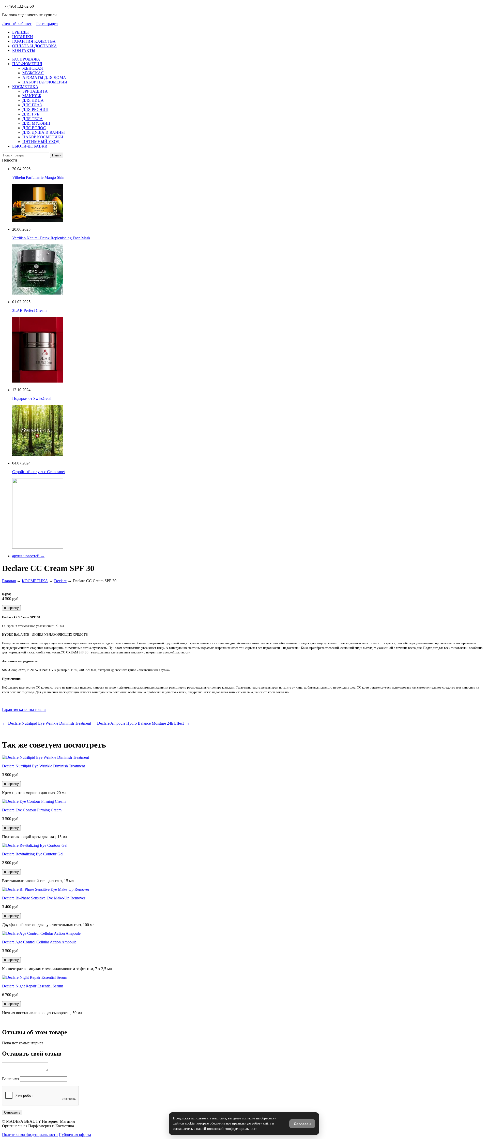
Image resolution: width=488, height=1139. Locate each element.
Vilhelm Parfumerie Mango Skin (38, 177)
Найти (56, 155)
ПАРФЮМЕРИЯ (27, 64)
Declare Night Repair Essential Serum (32, 986)
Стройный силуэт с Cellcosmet (38, 472)
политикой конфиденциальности (232, 1129)
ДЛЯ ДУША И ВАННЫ (43, 132)
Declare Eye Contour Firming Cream (32, 810)
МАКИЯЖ (31, 96)
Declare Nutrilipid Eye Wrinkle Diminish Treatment (43, 766)
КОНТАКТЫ (23, 50)
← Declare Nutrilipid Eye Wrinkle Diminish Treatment (46, 723)
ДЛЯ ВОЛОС (34, 128)
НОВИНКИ (22, 37)
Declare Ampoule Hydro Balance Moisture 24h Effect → (143, 723)
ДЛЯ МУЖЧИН (36, 123)
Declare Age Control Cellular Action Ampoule (39, 942)
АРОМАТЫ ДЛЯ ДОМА (44, 77)
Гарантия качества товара (24, 709)
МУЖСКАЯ (33, 73)
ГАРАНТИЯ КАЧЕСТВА (34, 41)
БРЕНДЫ (20, 32)
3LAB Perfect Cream (29, 310)
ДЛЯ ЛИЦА (33, 100)
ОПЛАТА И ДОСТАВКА (34, 46)
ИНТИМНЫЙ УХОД (40, 141)
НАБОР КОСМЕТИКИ (42, 137)
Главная (9, 581)
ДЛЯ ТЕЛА (32, 118)
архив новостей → (28, 556)
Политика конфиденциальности (30, 1134)
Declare (60, 581)
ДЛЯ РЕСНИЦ (35, 109)
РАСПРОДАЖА (26, 59)
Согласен (302, 1124)
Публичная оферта (75, 1134)
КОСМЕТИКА (25, 86)
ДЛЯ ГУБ (30, 114)
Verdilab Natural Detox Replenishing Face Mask (51, 238)
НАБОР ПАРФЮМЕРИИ (44, 82)
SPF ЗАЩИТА (35, 91)
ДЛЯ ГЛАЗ (32, 105)
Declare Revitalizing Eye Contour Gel (32, 854)
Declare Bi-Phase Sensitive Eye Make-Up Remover (43, 898)
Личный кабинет (17, 23)
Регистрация (47, 23)
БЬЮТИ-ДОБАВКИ (30, 146)
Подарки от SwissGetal (31, 398)
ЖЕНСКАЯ (32, 68)
